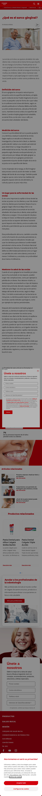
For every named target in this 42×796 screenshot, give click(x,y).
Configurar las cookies (21, 789)
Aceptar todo (21, 783)
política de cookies (15, 777)
